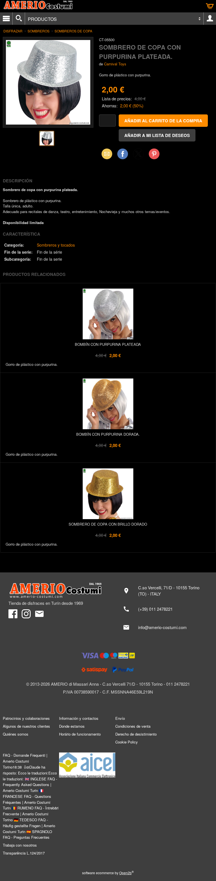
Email (105, 153)
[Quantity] (107, 120)
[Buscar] (19, 18)
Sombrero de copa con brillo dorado (108, 524)
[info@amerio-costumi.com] (163, 627)
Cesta (210, 6)
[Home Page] (55, 590)
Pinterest (154, 153)
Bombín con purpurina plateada (108, 344)
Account (210, 18)
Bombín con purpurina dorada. (108, 434)
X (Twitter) (138, 155)
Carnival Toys (115, 64)
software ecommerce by (108, 872)
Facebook (122, 153)
